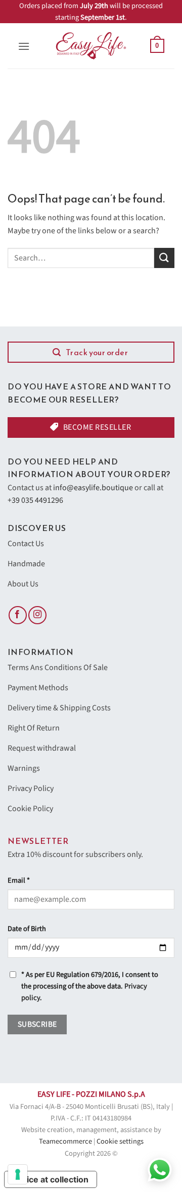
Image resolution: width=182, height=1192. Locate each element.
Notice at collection (50, 1179)
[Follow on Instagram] (37, 615)
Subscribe (37, 1024)
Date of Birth (27, 928)
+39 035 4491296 (35, 500)
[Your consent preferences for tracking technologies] (17, 1174)
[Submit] (164, 258)
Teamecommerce (65, 1141)
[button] (24, 46)
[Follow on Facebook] (18, 615)
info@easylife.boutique (93, 487)
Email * (19, 880)
